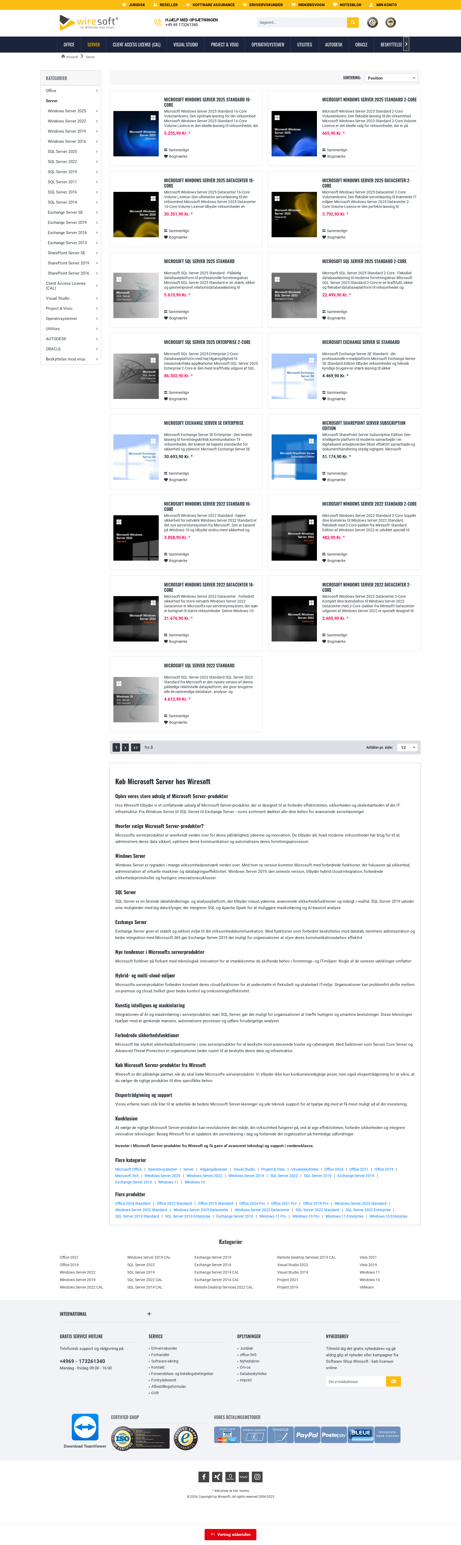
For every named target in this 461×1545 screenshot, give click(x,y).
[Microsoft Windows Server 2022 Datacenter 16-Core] (136, 619)
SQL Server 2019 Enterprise (187, 1216)
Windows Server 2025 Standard (361, 1203)
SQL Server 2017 (62, 182)
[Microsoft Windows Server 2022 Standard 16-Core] (136, 538)
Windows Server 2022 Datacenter (262, 1210)
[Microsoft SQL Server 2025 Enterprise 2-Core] (136, 376)
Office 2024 (333, 1169)
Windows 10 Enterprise (388, 1216)
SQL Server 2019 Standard (137, 1216)
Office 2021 (358, 1169)
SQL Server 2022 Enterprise (368, 1210)
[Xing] (217, 1477)
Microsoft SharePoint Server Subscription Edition (364, 425)
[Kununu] (244, 1477)
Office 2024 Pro (252, 1203)
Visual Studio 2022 (292, 1265)
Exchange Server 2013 (67, 242)
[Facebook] (203, 1477)
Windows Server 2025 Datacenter (200, 1210)
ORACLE (53, 349)
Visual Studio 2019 (292, 1272)
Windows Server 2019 (67, 131)
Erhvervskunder (164, 1348)
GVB (155, 1393)
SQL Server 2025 (62, 151)
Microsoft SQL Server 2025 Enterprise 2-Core (207, 342)
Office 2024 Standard (132, 1203)
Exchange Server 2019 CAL (216, 1272)
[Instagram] (257, 1477)
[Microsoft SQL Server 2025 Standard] (136, 295)
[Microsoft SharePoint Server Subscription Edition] (294, 457)
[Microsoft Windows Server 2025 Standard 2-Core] (294, 133)
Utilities (53, 328)
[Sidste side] (136, 747)
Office (51, 90)
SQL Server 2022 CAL (144, 1280)
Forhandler (160, 1355)
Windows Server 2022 (67, 121)
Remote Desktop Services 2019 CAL (306, 1257)
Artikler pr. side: (379, 747)
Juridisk (246, 1348)
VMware (366, 1287)
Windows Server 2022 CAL (81, 1287)
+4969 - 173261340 (82, 1361)
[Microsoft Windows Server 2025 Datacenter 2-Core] (294, 214)
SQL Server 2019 (62, 171)
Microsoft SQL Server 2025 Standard (199, 261)
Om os (245, 1367)
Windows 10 (195, 1182)
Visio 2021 (368, 1257)
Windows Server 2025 (67, 111)
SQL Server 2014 (62, 202)
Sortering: (352, 77)
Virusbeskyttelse (304, 1169)
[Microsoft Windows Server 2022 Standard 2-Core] (294, 538)
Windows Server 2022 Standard (141, 1210)
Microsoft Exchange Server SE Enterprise (204, 423)
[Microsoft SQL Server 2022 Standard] (136, 699)
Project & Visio (59, 308)
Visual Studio (58, 298)
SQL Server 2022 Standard (317, 1210)
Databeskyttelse (253, 1374)
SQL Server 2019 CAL (144, 1287)
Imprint (246, 1380)
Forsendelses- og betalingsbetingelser (182, 1374)
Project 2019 (287, 1287)
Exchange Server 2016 (67, 232)
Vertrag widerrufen (234, 1534)
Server (51, 100)
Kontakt (158, 1367)
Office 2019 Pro (315, 1203)
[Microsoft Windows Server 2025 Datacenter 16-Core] (136, 214)
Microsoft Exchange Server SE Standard (361, 342)
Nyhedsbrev (250, 1361)
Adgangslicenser (213, 1169)
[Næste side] (125, 747)
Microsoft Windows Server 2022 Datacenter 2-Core (366, 587)
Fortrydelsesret (163, 1380)
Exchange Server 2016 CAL (216, 1280)
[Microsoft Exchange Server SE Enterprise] (136, 457)
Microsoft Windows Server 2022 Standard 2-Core (369, 504)
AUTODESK (56, 338)
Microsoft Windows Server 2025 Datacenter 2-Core (366, 183)
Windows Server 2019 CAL (149, 1257)
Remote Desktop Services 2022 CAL (223, 1287)
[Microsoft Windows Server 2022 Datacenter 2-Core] (294, 619)
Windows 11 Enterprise (344, 1216)
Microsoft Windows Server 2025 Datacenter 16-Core (209, 183)
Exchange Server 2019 (67, 222)
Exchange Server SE (65, 212)
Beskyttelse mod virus (65, 359)
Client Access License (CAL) (66, 286)
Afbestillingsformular (168, 1386)
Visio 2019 (368, 1265)
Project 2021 (287, 1280)
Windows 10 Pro (305, 1216)
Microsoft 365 (126, 1176)
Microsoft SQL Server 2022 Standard (199, 666)
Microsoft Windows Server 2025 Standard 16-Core (207, 102)
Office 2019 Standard (215, 1203)
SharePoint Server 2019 (68, 263)
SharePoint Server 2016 (68, 273)
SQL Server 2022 (62, 161)
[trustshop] (186, 1438)
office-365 (248, 1355)
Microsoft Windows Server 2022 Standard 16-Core (207, 506)
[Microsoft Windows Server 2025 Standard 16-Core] (136, 133)
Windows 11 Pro (272, 1216)
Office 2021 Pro (284, 1203)
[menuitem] (308, 5)
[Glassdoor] (230, 1477)
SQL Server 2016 (62, 192)
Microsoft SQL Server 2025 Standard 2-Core (364, 261)
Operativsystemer (61, 318)
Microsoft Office (128, 1169)
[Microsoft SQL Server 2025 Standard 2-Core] (294, 295)
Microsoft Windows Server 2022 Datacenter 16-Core (209, 587)
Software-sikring (164, 1361)
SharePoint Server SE (66, 253)
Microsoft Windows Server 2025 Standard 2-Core (369, 100)
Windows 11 (168, 1182)
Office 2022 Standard (174, 1203)
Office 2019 (384, 1169)
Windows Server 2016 (67, 141)
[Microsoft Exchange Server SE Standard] (294, 376)
